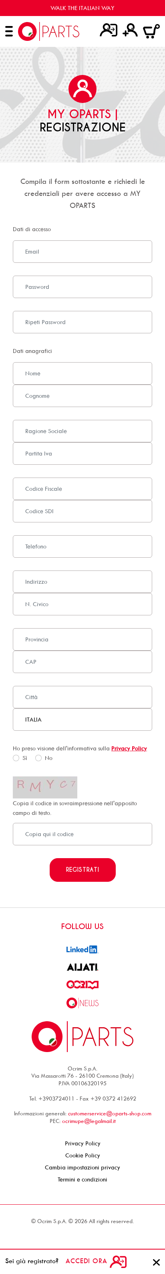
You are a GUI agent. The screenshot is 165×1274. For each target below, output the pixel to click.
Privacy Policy (129, 748)
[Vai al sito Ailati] (82, 966)
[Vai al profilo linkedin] (82, 949)
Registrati (82, 869)
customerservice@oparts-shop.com (109, 1113)
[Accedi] (108, 29)
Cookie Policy (82, 1155)
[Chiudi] (156, 1261)
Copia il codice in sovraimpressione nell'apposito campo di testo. (75, 807)
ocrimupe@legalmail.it (89, 1120)
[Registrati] (130, 29)
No (48, 758)
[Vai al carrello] (151, 30)
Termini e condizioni (82, 1179)
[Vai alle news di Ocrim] (82, 1002)
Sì (24, 758)
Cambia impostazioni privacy (82, 1167)
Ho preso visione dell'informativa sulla (80, 748)
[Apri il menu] (9, 31)
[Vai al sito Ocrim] (82, 984)
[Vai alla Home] (48, 31)
